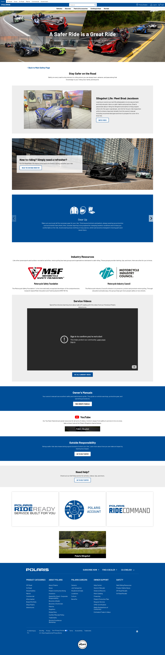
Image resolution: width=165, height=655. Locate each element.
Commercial (35, 1)
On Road (21, 1)
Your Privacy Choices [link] (58, 630)
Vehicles (59, 8)
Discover (68, 8)
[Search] (95, 4)
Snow (15, 1)
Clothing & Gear (96, 8)
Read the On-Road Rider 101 (31, 168)
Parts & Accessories (81, 8)
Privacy (48, 630)
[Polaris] (6, 5)
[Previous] (14, 218)
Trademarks (87, 630)
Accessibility (78, 630)
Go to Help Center (83, 454)
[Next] (151, 218)
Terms (71, 630)
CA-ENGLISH (126, 570)
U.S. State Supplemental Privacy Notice (50, 633)
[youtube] (116, 632)
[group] (82, 218)
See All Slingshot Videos (82, 374)
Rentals (106, 8)
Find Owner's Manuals (82, 404)
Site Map (41, 630)
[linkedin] (137, 632)
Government (44, 1)
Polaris (3, 1)
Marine (28, 1)
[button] (76, 244)
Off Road (9, 1)
